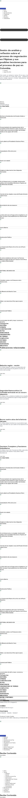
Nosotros (6, 790)
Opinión (7, 775)
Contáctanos (7, 792)
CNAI (10, 718)
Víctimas (7, 782)
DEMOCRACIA (4, 333)
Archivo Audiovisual (10, 783)
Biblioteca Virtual (9, 784)
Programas (6, 789)
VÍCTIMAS (3, 340)
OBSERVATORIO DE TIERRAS (9, 686)
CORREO (3, 706)
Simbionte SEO (24, 718)
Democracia (8, 778)
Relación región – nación (10, 365)
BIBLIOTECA (4, 346)
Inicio (5, 770)
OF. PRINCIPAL (4, 701)
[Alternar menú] (3, 8)
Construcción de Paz (10, 776)
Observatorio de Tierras (11, 779)
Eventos (6, 70)
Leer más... (2, 373)
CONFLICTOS (4, 338)
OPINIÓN (3, 327)
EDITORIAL (3, 325)
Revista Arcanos (8, 787)
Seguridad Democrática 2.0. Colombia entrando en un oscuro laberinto (13, 392)
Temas (5, 772)
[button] (3, 699)
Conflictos (7, 780)
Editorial (7, 773)
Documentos (8, 786)
